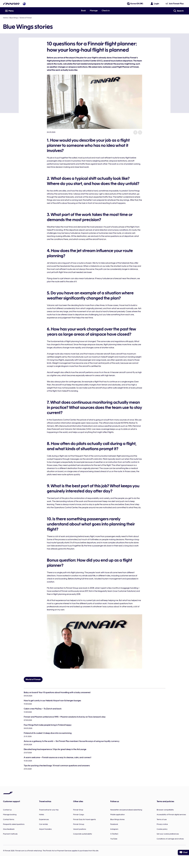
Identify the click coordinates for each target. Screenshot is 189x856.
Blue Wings (14, 18)
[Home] (11, 3)
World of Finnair (26, 18)
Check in (106, 10)
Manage (94, 10)
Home (5, 18)
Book (83, 10)
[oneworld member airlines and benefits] (24, 3)
